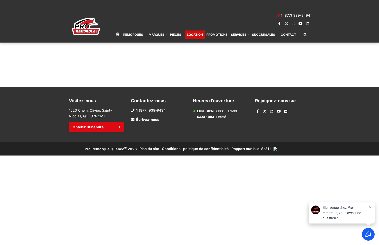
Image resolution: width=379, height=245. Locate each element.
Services (238, 34)
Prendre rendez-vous (123, 4)
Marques (156, 34)
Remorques (133, 34)
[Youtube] (300, 23)
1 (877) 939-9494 (295, 15)
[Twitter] (286, 23)
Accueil (118, 34)
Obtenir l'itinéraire (88, 127)
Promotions (216, 34)
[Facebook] (279, 23)
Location (195, 34)
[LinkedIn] (307, 23)
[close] (305, 4)
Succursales (263, 34)
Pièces (175, 34)
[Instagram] (293, 23)
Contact (288, 34)
